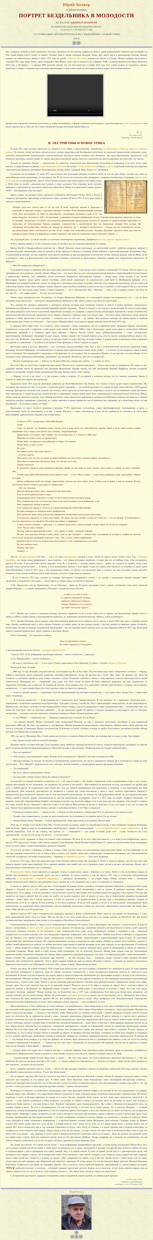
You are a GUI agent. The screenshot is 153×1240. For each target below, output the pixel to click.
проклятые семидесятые (78, 995)
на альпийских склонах (74, 856)
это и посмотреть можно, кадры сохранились (118, 828)
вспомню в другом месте (53, 650)
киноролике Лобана (22, 872)
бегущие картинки (27, 557)
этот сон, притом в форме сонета (113, 239)
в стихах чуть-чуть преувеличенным (44, 928)
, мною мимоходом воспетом (52, 166)
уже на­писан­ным (133, 123)
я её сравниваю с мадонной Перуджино (37, 878)
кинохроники (70, 557)
